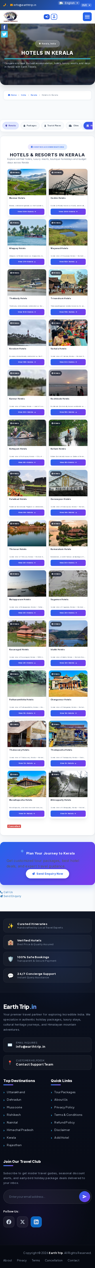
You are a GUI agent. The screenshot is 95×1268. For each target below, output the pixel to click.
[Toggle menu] (87, 16)
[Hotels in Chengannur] (68, 683)
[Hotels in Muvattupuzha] (27, 784)
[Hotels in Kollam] (68, 433)
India (23, 95)
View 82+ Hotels (67, 362)
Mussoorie (14, 1107)
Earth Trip (19, 1006)
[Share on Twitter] (4, 34)
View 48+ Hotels (25, 462)
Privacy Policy (64, 1107)
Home (13, 95)
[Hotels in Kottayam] (27, 433)
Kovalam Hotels (17, 349)
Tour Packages (65, 1092)
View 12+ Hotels (26, 763)
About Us (61, 1099)
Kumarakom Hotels (61, 549)
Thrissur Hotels (18, 549)
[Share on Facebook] (4, 27)
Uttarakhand (16, 1092)
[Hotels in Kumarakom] (68, 533)
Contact (73, 1260)
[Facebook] (8, 1221)
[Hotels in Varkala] (68, 333)
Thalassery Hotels (19, 750)
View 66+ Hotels (25, 412)
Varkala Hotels (58, 349)
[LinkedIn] (36, 1221)
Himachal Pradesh (20, 1130)
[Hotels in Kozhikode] (68, 383)
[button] (47, 16)
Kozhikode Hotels (60, 399)
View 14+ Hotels (67, 713)
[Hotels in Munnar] (27, 182)
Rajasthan (14, 1145)
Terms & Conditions (68, 1114)
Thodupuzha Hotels (61, 750)
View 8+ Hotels (67, 763)
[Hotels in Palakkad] (27, 483)
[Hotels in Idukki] (68, 633)
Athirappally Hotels (61, 800)
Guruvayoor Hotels (61, 499)
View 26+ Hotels (25, 663)
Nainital (12, 1122)
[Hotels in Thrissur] (27, 533)
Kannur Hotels (17, 399)
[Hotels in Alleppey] (27, 232)
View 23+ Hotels (67, 663)
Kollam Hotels (58, 449)
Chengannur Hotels (61, 700)
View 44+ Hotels (25, 512)
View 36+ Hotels (25, 563)
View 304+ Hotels (26, 212)
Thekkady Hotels (18, 298)
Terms (36, 1260)
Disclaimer (62, 1130)
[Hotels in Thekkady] (27, 282)
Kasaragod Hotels (19, 649)
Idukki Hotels (58, 649)
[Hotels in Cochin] (68, 182)
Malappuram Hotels (20, 599)
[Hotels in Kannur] (27, 383)
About (7, 1260)
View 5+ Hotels (67, 814)
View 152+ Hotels (67, 262)
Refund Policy (64, 1122)
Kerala (34, 95)
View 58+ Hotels (67, 412)
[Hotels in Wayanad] (68, 232)
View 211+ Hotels (25, 262)
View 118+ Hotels (67, 312)
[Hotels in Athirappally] (68, 784)
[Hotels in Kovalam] (27, 333)
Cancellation (54, 1260)
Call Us (8, 892)
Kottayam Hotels (18, 449)
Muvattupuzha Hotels (20, 800)
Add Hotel (61, 1137)
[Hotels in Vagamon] (68, 583)
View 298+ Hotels (67, 212)
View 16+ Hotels (26, 713)
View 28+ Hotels (67, 613)
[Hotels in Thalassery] (27, 734)
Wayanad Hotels (59, 248)
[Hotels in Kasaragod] (27, 633)
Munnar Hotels (17, 198)
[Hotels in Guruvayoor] (68, 483)
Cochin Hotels (58, 198)
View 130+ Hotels (25, 312)
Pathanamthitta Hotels (21, 700)
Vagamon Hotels (59, 599)
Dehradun (14, 1099)
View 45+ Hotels (67, 462)
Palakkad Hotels (18, 499)
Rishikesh (14, 1114)
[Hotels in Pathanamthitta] (27, 683)
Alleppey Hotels (17, 248)
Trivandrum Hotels (61, 298)
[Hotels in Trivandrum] (68, 282)
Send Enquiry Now (49, 873)
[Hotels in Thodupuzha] (68, 734)
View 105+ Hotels (25, 362)
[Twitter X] (22, 1221)
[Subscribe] (84, 1196)
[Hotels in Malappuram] (27, 583)
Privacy (22, 1260)
